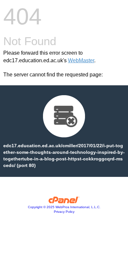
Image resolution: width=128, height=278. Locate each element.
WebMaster (81, 60)
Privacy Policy (64, 211)
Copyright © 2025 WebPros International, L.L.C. (64, 207)
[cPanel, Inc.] (64, 201)
